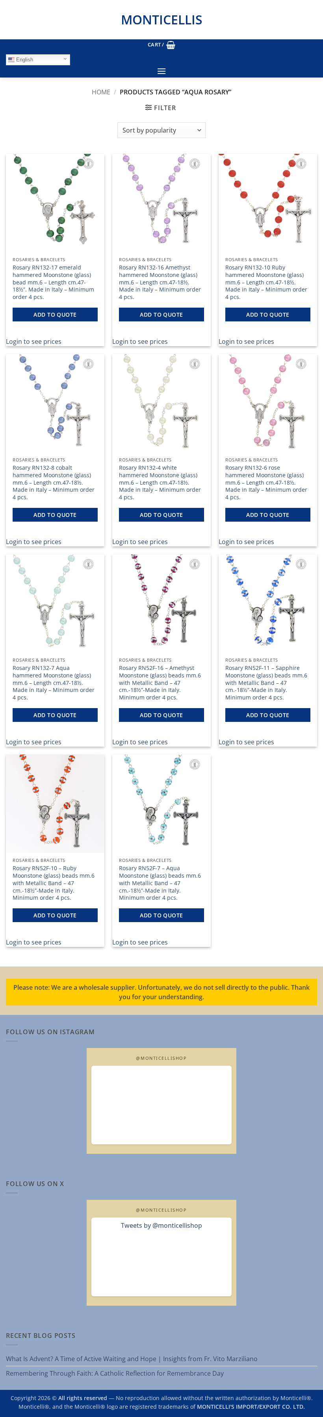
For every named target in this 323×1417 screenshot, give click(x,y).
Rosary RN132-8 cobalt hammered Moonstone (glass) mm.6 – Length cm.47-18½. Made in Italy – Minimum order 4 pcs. (54, 482)
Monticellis (161, 19)
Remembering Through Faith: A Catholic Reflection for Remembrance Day (115, 1373)
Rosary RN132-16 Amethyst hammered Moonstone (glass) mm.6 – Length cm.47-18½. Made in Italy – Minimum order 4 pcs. (160, 282)
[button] (161, 45)
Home (101, 92)
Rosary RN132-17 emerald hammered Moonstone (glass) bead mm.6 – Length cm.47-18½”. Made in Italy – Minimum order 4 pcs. (53, 282)
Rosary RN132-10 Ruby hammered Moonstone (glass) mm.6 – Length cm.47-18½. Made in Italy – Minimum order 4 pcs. (266, 282)
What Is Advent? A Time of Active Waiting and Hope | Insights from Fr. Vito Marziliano (132, 1358)
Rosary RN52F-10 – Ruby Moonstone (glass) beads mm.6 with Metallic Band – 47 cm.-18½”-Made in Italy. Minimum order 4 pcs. (54, 883)
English (24, 60)
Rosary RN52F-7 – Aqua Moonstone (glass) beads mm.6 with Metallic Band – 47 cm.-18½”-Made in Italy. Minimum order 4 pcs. (160, 883)
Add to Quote (54, 314)
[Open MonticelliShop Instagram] (161, 1105)
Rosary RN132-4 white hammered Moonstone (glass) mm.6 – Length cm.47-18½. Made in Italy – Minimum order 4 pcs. (160, 482)
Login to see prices (33, 341)
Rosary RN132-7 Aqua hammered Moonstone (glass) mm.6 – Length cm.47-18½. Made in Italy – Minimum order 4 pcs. (54, 682)
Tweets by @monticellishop (161, 1225)
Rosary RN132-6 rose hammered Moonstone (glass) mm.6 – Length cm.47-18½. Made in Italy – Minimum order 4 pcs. (266, 482)
